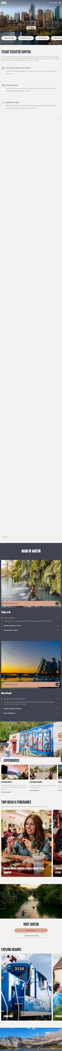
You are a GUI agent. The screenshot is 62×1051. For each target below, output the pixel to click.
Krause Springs (9, 618)
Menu (55, 3)
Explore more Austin (32, 936)
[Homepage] (4, 3)
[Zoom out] (59, 122)
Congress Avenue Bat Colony (15, 699)
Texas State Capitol (11, 630)
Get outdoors (43, 38)
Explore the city (26, 38)
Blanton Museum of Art (12, 626)
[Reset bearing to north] (59, 124)
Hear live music (9, 38)
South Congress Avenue (13, 709)
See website (30, 930)
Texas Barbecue (9, 713)
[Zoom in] (59, 120)
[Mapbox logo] (5, 537)
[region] (31, 328)
